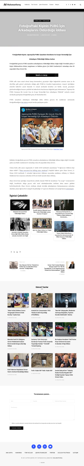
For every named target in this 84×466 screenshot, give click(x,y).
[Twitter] (14, 252)
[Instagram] (45, 446)
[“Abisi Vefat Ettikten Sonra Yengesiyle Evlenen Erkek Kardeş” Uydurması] (18, 300)
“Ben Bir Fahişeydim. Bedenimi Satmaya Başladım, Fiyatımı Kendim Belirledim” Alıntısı (65, 313)
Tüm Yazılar (29, 452)
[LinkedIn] (17, 252)
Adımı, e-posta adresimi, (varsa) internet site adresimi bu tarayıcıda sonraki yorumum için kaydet (36, 423)
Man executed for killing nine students (33, 170)
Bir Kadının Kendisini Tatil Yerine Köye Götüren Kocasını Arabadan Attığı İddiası (65, 342)
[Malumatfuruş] (12, 4)
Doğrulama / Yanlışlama (42, 20)
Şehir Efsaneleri (41, 452)
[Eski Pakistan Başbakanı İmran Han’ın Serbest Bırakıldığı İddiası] (18, 359)
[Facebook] (11, 252)
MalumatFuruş (57, 458)
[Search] (79, 4)
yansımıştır (70, 189)
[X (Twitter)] (39, 446)
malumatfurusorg (33, 35)
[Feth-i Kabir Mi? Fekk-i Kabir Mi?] (42, 360)
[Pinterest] (20, 252)
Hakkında (18, 452)
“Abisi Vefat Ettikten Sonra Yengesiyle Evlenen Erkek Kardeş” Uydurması (16, 313)
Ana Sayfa (9, 452)
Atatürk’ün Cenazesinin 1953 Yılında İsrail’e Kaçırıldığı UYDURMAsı (40, 313)
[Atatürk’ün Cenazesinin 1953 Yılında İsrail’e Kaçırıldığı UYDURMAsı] (42, 300)
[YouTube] (50, 446)
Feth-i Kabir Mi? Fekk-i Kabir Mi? (41, 370)
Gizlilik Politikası (64, 452)
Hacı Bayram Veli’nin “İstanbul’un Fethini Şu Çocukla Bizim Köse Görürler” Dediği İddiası (29, 266)
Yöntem (52, 452)
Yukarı (42, 462)
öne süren (24, 102)
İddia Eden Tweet (58, 149)
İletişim (75, 452)
